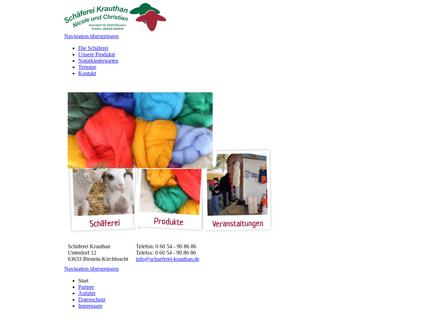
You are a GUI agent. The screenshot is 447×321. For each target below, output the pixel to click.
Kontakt (87, 73)
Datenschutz (91, 299)
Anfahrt (86, 293)
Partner (86, 287)
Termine (87, 67)
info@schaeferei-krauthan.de (167, 259)
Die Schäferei (93, 48)
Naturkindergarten (98, 61)
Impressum (90, 306)
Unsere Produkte (96, 54)
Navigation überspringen (91, 36)
